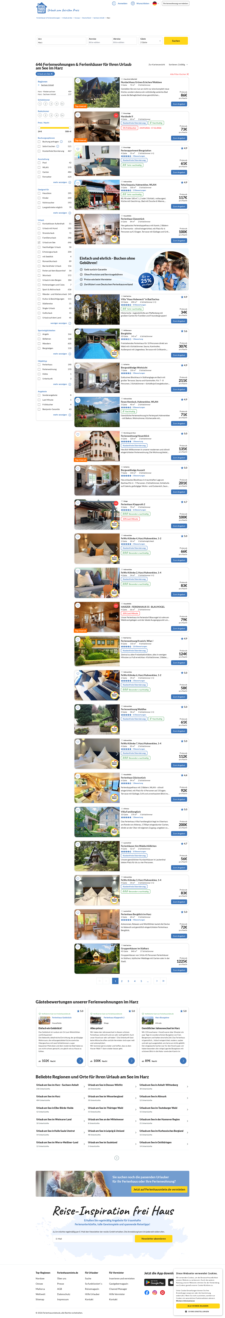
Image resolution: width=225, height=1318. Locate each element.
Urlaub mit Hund (56, 228)
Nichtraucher (56, 202)
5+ (62, 103)
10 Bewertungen (139, 305)
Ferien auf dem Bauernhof (56, 270)
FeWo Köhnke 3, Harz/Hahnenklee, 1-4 (141, 880)
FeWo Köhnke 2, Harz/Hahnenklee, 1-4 (141, 572)
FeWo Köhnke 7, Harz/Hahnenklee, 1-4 (141, 743)
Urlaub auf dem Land (56, 317)
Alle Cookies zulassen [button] (198, 1306)
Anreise (92, 39)
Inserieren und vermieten (122, 1278)
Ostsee (39, 1283)
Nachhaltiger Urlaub (56, 247)
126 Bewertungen (140, 646)
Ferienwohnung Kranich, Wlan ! (137, 641)
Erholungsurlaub (56, 251)
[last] (163, 981)
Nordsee (40, 1278)
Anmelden (122, 3)
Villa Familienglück (131, 811)
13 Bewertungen (139, 190)
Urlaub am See (56, 242)
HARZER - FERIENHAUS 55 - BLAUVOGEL (143, 607)
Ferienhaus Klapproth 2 (133, 504)
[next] (157, 981)
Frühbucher (56, 404)
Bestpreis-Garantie (56, 409)
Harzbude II (127, 116)
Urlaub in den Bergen (56, 280)
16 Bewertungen (139, 510)
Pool (56, 162)
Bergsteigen (56, 348)
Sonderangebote (56, 395)
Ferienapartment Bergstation (136, 150)
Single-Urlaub (56, 308)
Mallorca (40, 1288)
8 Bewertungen (139, 407)
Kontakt (89, 1299)
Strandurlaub (56, 233)
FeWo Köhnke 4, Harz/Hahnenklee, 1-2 (141, 538)
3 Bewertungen (139, 373)
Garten (56, 172)
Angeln (56, 334)
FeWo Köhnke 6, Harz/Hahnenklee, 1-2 (141, 675)
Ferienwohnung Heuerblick (135, 436)
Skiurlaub (56, 275)
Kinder (56, 198)
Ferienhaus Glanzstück (132, 219)
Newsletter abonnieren (154, 1238)
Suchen (176, 40)
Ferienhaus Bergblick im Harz (136, 914)
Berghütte (126, 333)
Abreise (117, 39)
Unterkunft (56, 378)
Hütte (56, 374)
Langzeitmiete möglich (56, 207)
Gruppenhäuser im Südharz (135, 948)
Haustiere (56, 193)
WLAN (56, 167)
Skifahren (56, 338)
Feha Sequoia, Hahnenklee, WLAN (138, 184)
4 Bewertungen (139, 156)
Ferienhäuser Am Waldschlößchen (139, 846)
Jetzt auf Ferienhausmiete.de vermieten (159, 1189)
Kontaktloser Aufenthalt (56, 223)
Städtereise (56, 303)
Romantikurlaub (56, 261)
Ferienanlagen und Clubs (56, 284)
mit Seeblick (56, 256)
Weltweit (40, 1294)
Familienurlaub (56, 237)
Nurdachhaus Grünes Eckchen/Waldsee (141, 82)
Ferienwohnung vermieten (175, 3)
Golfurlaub (56, 313)
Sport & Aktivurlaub (56, 289)
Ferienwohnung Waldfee (133, 709)
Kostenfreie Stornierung (56, 151)
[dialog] (198, 1292)
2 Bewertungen (139, 475)
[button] (198, 1311)
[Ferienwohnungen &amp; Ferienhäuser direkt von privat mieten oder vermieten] (57, 10)
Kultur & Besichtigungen (56, 299)
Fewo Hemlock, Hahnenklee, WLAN (139, 402)
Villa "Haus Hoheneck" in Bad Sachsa (140, 299)
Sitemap (40, 1299)
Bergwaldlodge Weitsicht (134, 367)
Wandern (56, 343)
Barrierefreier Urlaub (56, 266)
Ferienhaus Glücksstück (133, 777)
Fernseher (56, 176)
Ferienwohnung (56, 369)
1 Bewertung (138, 339)
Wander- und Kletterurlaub (56, 294)
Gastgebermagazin (118, 1283)
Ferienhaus (56, 364)
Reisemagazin (92, 1288)
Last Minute (56, 399)
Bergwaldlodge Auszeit (133, 470)
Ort (40, 39)
